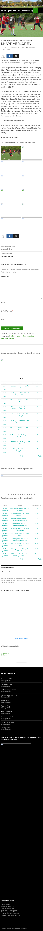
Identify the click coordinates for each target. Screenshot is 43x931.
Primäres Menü (40, 10)
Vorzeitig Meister (8, 248)
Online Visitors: (6, 904)
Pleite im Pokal (5, 706)
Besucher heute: (6, 908)
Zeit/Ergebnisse (36, 383)
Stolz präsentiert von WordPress (18, 928)
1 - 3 (36, 523)
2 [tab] (22, 378)
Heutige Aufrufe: (6, 906)
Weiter (40, 456)
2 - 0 (36, 533)
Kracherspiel (5, 700)
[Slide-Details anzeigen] (21, 368)
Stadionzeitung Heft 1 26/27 (10, 695)
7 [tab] (22, 494)
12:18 (36, 435)
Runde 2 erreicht (6, 679)
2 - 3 (36, 528)
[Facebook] (9, 56)
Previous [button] (3, 367)
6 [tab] (20, 494)
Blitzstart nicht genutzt (8, 722)
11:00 (36, 414)
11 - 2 (36, 518)
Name (3, 302)
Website (4, 319)
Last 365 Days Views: (8, 915)
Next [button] (39, 367)
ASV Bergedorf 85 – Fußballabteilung (17, 11)
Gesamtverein (5, 653)
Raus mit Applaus (6, 711)
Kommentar (5, 277)
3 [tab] (13, 494)
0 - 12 (36, 539)
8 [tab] (25, 494)
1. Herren (4, 655)
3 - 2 (36, 549)
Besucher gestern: (7, 912)
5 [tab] (18, 494)
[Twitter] (16, 56)
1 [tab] (20, 378)
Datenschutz (4, 928)
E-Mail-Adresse (7, 311)
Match (20, 383)
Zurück (3, 456)
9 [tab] (27, 494)
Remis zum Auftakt (7, 717)
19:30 (36, 386)
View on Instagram (21, 638)
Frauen (3, 657)
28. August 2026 (5, 388)
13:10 (36, 442)
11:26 (36, 421)
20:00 (36, 400)
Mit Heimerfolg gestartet (8, 690)
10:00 (36, 407)
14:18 (36, 449)
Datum (5, 383)
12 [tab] (34, 494)
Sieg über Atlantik (7, 255)
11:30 (36, 428)
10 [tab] (29, 494)
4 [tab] (15, 494)
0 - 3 (36, 508)
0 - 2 (36, 513)
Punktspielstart (5, 728)
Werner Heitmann (18, 47)
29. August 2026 (5, 409)
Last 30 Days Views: (7, 914)
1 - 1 (36, 554)
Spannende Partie (6, 684)
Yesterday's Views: (7, 910)
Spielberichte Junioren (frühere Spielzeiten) (16, 40)
